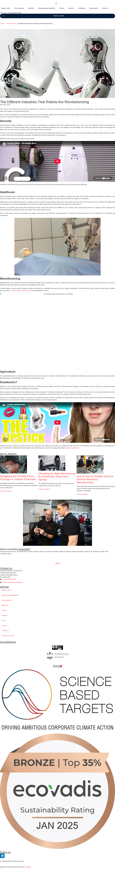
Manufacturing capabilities (10, 595)
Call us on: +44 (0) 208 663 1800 (10, 13)
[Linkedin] (2, 856)
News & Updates (11, 23)
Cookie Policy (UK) (8, 635)
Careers (4, 625)
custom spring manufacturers (19, 290)
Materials (5, 605)
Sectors (4, 610)
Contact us (5, 630)
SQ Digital (27, 867)
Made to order (6, 590)
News (3, 620)
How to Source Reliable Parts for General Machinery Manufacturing (95, 479)
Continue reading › (6, 491)
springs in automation (72, 448)
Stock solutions (7, 600)
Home (1, 23)
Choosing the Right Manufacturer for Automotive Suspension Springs (57, 476)
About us (4, 615)
